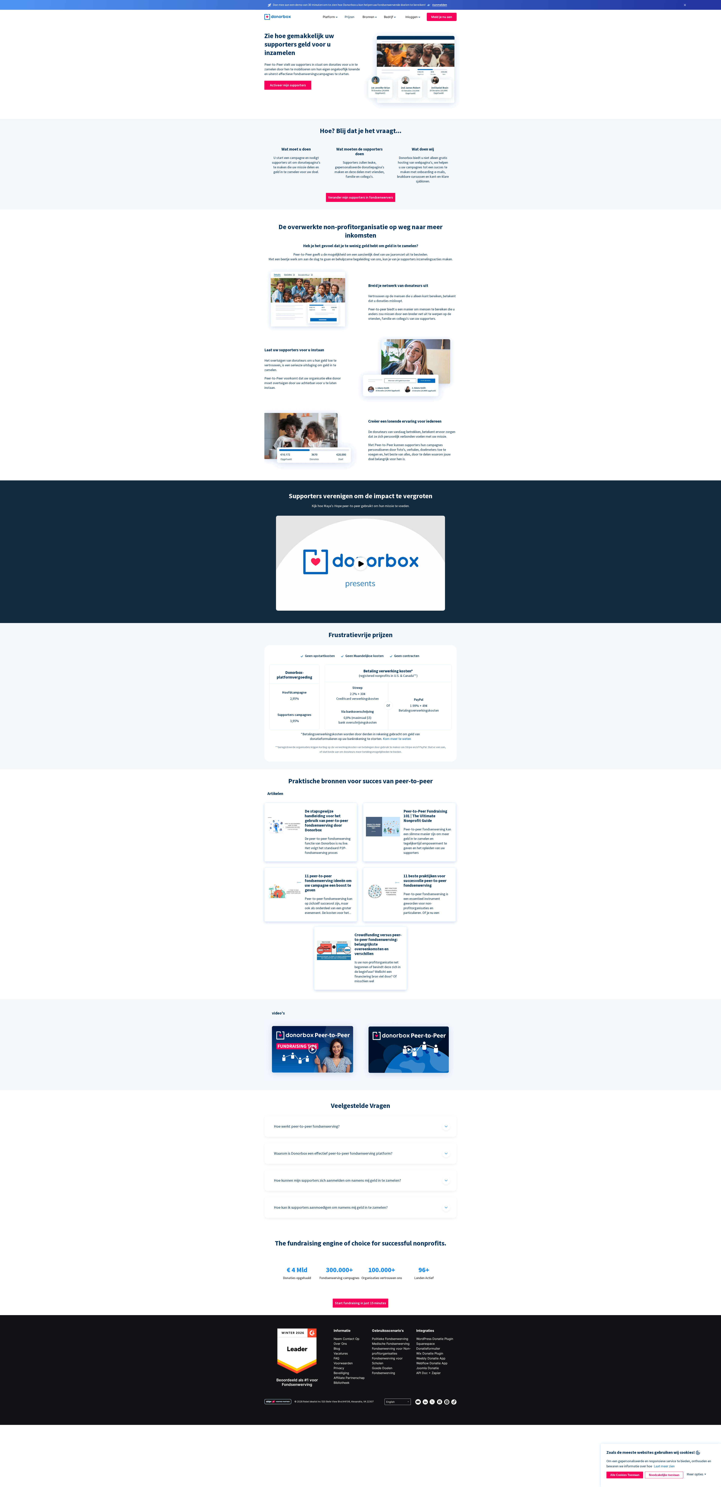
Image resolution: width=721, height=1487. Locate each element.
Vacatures (341, 1353)
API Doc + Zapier (428, 1373)
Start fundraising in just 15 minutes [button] (360, 1303)
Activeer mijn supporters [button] (288, 85)
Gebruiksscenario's (388, 1331)
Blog (337, 1348)
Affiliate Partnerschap (349, 1378)
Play (360, 563)
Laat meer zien (664, 1466)
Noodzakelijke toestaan (664, 1474)
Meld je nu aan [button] (441, 17)
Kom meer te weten (397, 739)
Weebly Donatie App (430, 1358)
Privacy (339, 1368)
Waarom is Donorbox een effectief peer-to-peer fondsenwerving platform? (333, 1153)
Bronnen (368, 17)
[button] (312, 1079)
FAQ (336, 1358)
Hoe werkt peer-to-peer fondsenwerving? (307, 1126)
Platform (329, 17)
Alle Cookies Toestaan (624, 1474)
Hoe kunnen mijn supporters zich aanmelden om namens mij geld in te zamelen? (337, 1180)
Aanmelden (439, 5)
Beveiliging (341, 1373)
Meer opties (695, 1474)
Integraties (425, 1331)
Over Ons (340, 1344)
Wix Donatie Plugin (429, 1353)
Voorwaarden (343, 1363)
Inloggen (411, 17)
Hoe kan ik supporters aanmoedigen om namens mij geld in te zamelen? (331, 1207)
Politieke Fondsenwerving (390, 1339)
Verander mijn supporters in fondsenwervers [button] (360, 197)
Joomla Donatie (427, 1368)
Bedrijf (388, 17)
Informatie (342, 1331)
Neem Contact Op (346, 1339)
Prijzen (349, 17)
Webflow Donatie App (431, 1363)
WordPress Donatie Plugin (434, 1339)
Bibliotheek (341, 1383)
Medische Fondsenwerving (391, 1344)
